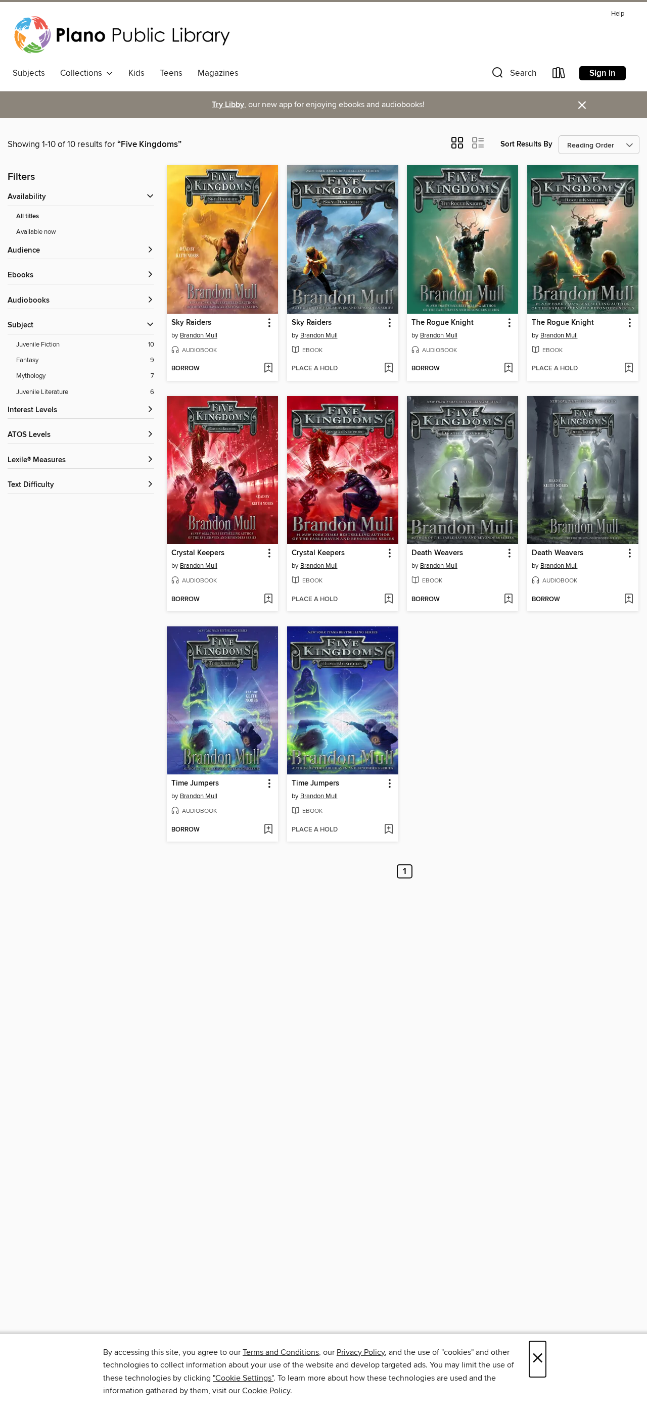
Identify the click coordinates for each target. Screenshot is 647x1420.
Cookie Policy (266, 1391)
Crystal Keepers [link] (197, 553)
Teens (171, 73)
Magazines (218, 73)
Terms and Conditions (281, 1352)
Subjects (29, 73)
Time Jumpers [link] (195, 783)
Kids (136, 73)
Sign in (602, 73)
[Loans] (559, 75)
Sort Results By (526, 144)
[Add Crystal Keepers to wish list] (268, 599)
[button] (513, 75)
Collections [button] (83, 73)
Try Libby (228, 105)
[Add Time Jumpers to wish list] (268, 830)
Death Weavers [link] (437, 553)
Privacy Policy (361, 1352)
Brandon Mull (198, 335)
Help (617, 14)
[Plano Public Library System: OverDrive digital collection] (124, 34)
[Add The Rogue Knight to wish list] (508, 368)
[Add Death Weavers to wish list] (508, 599)
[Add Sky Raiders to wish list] (268, 368)
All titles (27, 216)
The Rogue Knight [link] (442, 322)
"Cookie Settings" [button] (243, 1378)
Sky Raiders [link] (191, 322)
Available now (36, 232)
